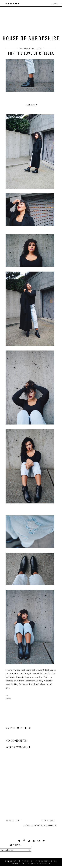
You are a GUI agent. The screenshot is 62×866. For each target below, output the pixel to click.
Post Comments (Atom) (45, 825)
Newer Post (13, 821)
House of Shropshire (31, 38)
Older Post (48, 821)
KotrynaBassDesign (37, 863)
